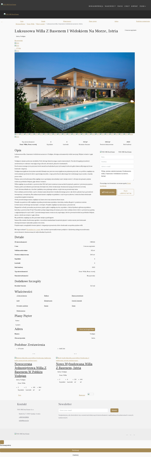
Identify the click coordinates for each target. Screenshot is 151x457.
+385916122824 (24, 417)
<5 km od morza (22, 296)
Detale (43, 21)
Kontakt (134, 6)
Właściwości (109, 6)
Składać (114, 410)
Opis (21, 21)
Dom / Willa (30, 24)
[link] (34, 359)
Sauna (46, 306)
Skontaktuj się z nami (33, 230)
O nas (126, 6)
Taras (73, 306)
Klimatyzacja (48, 301)
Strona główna (20, 24)
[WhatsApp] (135, 434)
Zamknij (75, 455)
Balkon (46, 296)
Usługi (120, 6)
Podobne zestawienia (143, 21)
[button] (134, 25)
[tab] (55, 321)
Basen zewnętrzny (77, 296)
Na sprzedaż (19, 41)
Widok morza (21, 311)
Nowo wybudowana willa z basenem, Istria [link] (74, 366)
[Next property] (91, 395)
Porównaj (75, 450)
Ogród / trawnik (77, 301)
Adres (116, 21)
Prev (19, 395)
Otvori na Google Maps (86, 329)
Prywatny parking (22, 306)
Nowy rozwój (40, 24)
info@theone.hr (24, 421)
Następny (82, 395)
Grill (18, 301)
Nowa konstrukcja (96, 6)
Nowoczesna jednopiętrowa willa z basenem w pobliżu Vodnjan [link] (30, 370)
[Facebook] (127, 434)
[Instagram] (131, 434)
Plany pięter (93, 21)
